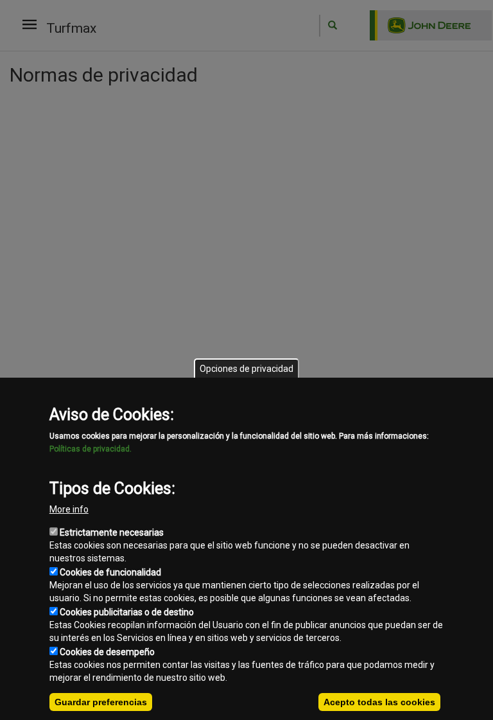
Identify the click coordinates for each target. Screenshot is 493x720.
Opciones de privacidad (246, 369)
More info (69, 509)
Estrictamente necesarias (112, 532)
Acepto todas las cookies (379, 702)
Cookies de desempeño (107, 652)
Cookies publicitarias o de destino (127, 612)
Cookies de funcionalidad (110, 572)
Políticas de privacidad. (90, 448)
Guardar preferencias (101, 702)
